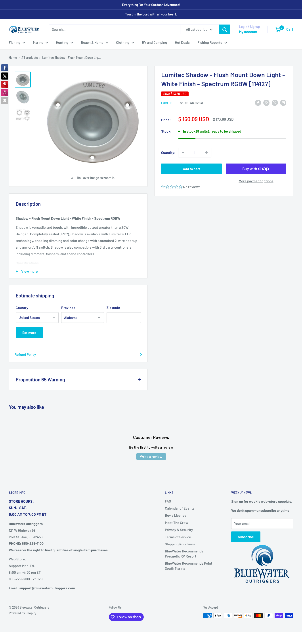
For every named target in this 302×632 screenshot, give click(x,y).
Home (13, 57)
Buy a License (175, 515)
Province (68, 307)
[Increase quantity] (206, 152)
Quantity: (168, 152)
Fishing (14, 42)
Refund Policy (25, 354)
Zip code (113, 307)
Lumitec (167, 103)
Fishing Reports (209, 42)
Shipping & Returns (180, 544)
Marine (38, 42)
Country (22, 307)
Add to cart (191, 169)
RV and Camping (154, 42)
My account (248, 31)
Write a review (151, 456)
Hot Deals (182, 42)
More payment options (256, 181)
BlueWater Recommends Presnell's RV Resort (184, 553)
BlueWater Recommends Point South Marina (188, 565)
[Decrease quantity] (183, 152)
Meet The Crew (176, 522)
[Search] (224, 29)
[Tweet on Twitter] (275, 102)
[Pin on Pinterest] (266, 102)
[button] (172, 187)
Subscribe (246, 537)
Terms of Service (178, 537)
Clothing (122, 42)
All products (29, 57)
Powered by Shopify (22, 613)
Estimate (29, 332)
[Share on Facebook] (258, 102)
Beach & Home (92, 42)
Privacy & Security (179, 529)
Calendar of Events (180, 508)
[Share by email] (283, 102)
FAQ (168, 501)
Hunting (62, 42)
